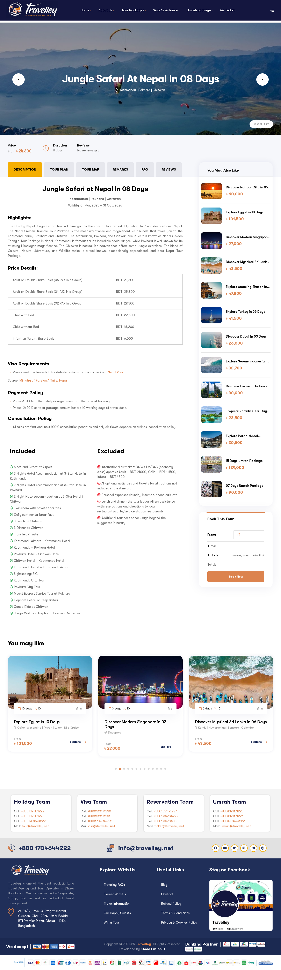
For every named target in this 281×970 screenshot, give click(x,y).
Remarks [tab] (120, 169)
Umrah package (199, 10)
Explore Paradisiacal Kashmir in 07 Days (242, 436)
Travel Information (117, 903)
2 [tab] (120, 769)
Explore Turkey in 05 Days (245, 312)
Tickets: (213, 555)
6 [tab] (136, 769)
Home (85, 10)
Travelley (143, 944)
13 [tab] (165, 769)
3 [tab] (124, 769)
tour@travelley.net (35, 826)
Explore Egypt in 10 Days (245, 212)
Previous (18, 79)
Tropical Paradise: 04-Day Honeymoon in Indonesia (246, 411)
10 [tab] (153, 769)
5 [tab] (132, 769)
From (12, 151)
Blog (164, 885)
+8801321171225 (232, 811)
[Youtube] (225, 848)
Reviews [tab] (169, 169)
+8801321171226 (232, 816)
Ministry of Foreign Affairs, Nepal (43, 380)
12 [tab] (161, 769)
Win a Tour (111, 922)
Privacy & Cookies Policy (179, 922)
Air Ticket (227, 10)
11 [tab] (157, 769)
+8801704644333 (166, 821)
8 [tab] (144, 769)
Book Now (236, 576)
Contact (167, 894)
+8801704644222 (33, 821)
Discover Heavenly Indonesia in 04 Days (248, 386)
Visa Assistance (165, 10)
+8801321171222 (32, 811)
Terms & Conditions (175, 913)
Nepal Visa (115, 372)
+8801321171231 (99, 816)
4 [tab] (128, 769)
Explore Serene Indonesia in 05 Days (247, 361)
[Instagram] (244, 848)
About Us (105, 10)
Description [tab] (25, 169)
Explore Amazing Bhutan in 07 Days (246, 287)
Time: (211, 546)
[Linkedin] (253, 848)
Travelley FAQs (114, 885)
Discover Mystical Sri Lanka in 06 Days (247, 262)
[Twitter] (234, 848)
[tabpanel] (95, 399)
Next (262, 79)
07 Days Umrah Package (244, 486)
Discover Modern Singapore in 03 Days (247, 237)
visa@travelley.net (101, 826)
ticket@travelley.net (169, 826)
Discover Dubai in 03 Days (246, 336)
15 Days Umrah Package (244, 461)
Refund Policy (171, 903)
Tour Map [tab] (90, 169)
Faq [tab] (145, 169)
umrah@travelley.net (236, 826)
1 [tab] (116, 769)
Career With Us (115, 894)
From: (211, 535)
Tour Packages (132, 10)
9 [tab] (149, 769)
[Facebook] (215, 848)
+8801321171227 (165, 811)
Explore (75, 746)
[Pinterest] (263, 848)
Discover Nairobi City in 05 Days (247, 187)
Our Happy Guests (117, 913)
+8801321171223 (32, 816)
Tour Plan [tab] (59, 169)
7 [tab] (140, 769)
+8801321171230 (99, 811)
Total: (211, 564)
